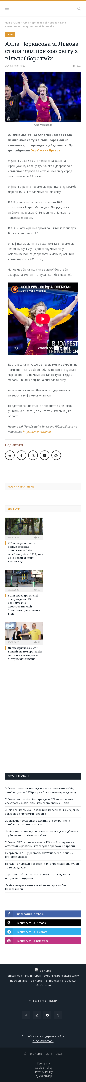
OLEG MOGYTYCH (43, 1041)
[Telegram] (47, 1015)
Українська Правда (45, 150)
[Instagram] (37, 1015)
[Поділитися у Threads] (10, 455)
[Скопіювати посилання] (56, 455)
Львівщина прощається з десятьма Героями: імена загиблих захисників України (37, 822)
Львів (17, 22)
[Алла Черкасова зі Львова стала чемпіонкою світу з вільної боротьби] (43, 97)
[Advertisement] (45, 470)
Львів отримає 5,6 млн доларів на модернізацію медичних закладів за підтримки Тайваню (25, 653)
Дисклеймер (44, 1076)
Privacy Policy (44, 1072)
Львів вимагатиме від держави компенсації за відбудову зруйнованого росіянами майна (41, 833)
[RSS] (58, 1015)
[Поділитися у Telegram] (44, 455)
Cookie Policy (43, 1067)
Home (8, 22)
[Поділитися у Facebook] (21, 455)
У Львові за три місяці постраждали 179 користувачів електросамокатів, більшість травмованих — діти (25, 604)
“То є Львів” (35, 1054)
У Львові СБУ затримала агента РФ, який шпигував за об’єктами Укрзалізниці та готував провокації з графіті (40, 844)
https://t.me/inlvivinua (37, 432)
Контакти (43, 1063)
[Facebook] (26, 1015)
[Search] (79, 8)
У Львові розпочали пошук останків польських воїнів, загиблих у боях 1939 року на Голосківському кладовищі (25, 552)
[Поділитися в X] (33, 455)
